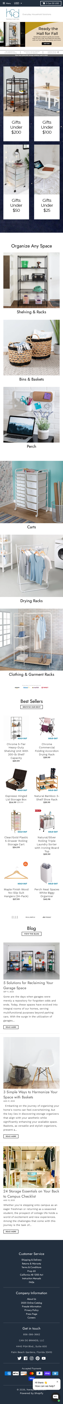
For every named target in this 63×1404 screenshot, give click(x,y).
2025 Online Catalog (31, 1302)
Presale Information (31, 1306)
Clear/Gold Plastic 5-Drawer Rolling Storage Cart (16, 841)
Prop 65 (31, 1271)
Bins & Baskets (31, 379)
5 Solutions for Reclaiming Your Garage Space (28, 985)
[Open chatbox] (55, 1397)
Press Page (31, 1314)
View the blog (31, 934)
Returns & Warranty (31, 1263)
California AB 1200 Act (31, 1274)
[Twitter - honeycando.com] (19, 1358)
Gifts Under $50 (16, 205)
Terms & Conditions (31, 1267)
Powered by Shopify (31, 1393)
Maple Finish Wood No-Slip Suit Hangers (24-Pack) (16, 893)
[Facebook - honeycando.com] (26, 1358)
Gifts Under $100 (47, 127)
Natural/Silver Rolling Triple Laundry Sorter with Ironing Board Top (47, 844)
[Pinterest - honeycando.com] (38, 1358)
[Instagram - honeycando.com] (32, 1358)
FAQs (31, 1282)
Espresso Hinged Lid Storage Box (16, 797)
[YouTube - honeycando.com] (44, 1358)
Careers (31, 1317)
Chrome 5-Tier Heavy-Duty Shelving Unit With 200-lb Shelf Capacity (16, 751)
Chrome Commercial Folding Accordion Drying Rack (47, 749)
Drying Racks (31, 601)
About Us (31, 1299)
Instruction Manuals (31, 1278)
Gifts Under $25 (47, 205)
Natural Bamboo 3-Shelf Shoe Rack (46, 797)
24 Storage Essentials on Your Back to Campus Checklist (31, 1193)
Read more (11, 1027)
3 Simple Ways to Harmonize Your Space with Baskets (30, 1094)
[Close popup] (57, 1382)
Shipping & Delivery (31, 1259)
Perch (31, 446)
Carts (31, 527)
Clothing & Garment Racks (31, 674)
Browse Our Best (31, 707)
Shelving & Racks (31, 312)
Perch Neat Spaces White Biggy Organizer (46, 893)
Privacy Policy (31, 1310)
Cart (52, 3)
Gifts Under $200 (16, 127)
